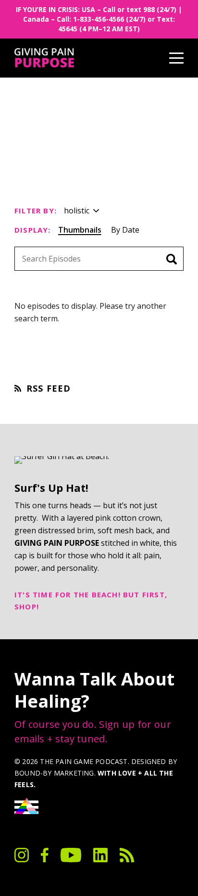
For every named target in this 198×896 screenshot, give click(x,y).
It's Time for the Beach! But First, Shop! (90, 600)
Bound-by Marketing (54, 772)
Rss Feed (48, 388)
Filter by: (35, 210)
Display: (32, 230)
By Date (125, 229)
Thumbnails (79, 229)
